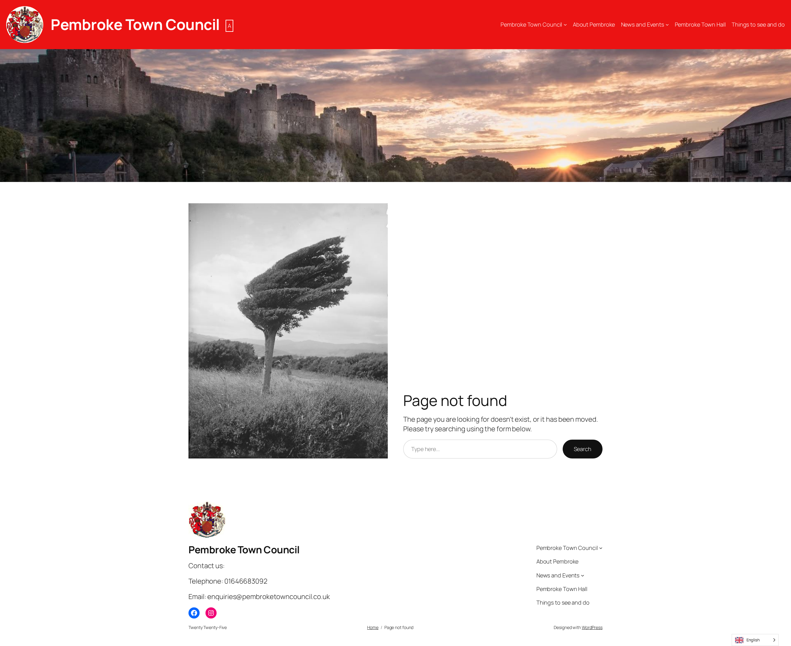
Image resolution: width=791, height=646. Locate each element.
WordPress (592, 627)
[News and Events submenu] (667, 24)
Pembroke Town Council (135, 24)
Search (582, 449)
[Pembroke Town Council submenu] (565, 24)
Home (373, 627)
